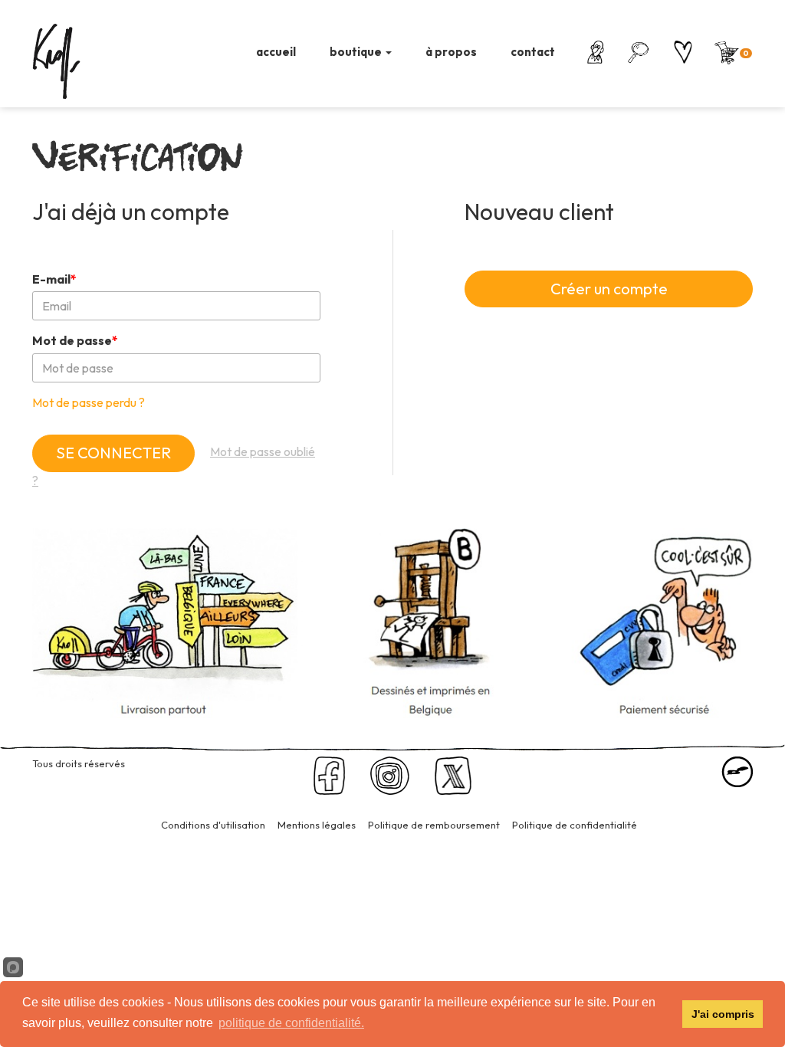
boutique (357, 51)
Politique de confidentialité (574, 825)
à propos (451, 51)
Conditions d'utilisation (213, 825)
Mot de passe (75, 340)
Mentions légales (317, 825)
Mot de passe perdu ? (88, 402)
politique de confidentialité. (291, 1022)
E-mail (54, 279)
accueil (276, 51)
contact (533, 51)
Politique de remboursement (434, 825)
